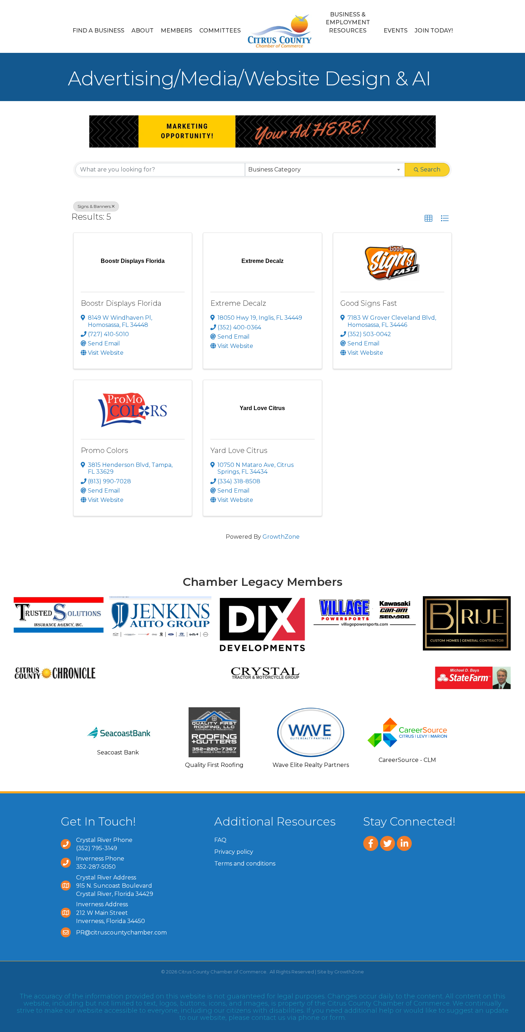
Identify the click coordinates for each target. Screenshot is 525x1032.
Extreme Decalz (238, 303)
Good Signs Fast (368, 303)
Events (396, 30)
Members (176, 30)
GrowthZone (281, 536)
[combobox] (325, 169)
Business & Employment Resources (348, 22)
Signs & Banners (94, 206)
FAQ (220, 840)
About (142, 30)
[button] (428, 218)
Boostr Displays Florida (121, 303)
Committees (220, 30)
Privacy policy (233, 851)
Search (430, 169)
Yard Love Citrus (239, 450)
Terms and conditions (244, 863)
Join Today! (434, 30)
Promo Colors (104, 450)
